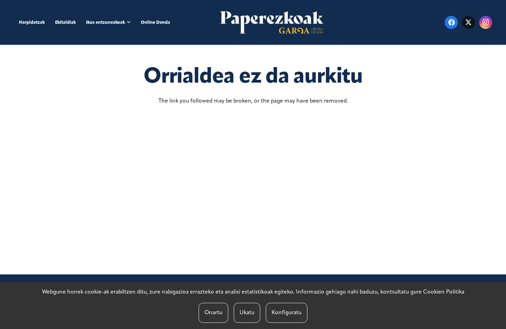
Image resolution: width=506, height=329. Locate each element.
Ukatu (247, 313)
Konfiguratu (287, 313)
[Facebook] (451, 22)
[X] (468, 22)
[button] (128, 22)
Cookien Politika (443, 292)
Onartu (213, 313)
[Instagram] (485, 22)
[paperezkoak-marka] (272, 22)
